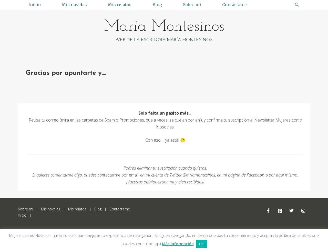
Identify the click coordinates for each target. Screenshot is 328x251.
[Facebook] (268, 211)
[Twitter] (291, 211)
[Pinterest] (280, 211)
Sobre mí (192, 4)
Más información (178, 243)
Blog (157, 4)
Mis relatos (119, 4)
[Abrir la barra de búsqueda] (297, 5)
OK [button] (201, 243)
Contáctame (234, 4)
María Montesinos (164, 27)
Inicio (34, 4)
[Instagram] (303, 211)
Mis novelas (74, 4)
